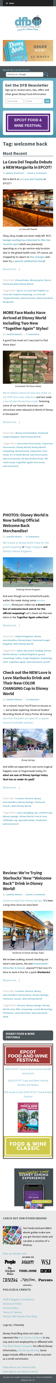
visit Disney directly (28, 1350)
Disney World (23, 447)
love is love (40, 816)
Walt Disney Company (31, 1337)
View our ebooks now (15, 1253)
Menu (11, 3)
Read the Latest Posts (16, 70)
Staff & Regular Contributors (18, 1299)
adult (20, 650)
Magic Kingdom (34, 547)
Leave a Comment (37, 172)
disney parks (36, 280)
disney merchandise (26, 432)
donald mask (22, 450)
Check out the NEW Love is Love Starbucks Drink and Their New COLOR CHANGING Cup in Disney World (27, 683)
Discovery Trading (33, 650)
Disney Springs (26, 802)
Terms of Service (12, 1312)
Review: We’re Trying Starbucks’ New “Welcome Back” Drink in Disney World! (27, 880)
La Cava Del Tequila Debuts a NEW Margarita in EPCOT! (27, 164)
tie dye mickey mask (32, 458)
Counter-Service (24, 798)
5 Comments (32, 536)
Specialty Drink (26, 820)
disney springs (10, 816)
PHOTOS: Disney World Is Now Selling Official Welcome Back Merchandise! (25, 522)
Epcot (48, 280)
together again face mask (30, 462)
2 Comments (32, 699)
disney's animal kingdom (23, 654)
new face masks (38, 454)
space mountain (11, 458)
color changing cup (27, 812)
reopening (46, 658)
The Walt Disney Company (17, 1346)
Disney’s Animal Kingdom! (17, 551)
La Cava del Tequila (34, 290)
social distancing (42, 1009)
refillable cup (10, 820)
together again (17, 661)
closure (21, 1005)
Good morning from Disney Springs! (23, 900)
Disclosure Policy (12, 1303)
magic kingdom (11, 436)
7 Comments (32, 334)
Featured (8, 283)
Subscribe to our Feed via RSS (19, 1367)
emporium (35, 450)
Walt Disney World (23, 283)
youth (46, 661)
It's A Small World (19, 454)
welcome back (28, 298)
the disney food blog (28, 17)
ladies (18, 658)
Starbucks (41, 820)
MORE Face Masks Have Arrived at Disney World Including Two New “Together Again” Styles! (25, 320)
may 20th (15, 1009)
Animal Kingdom (24, 636)
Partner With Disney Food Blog (20, 1316)
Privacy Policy (10, 1308)
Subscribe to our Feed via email (20, 1371)
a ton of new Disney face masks (20, 401)
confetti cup (45, 812)
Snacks (7, 805)
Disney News (22, 280)
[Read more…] (11, 269)
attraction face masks (29, 443)
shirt (5, 661)
